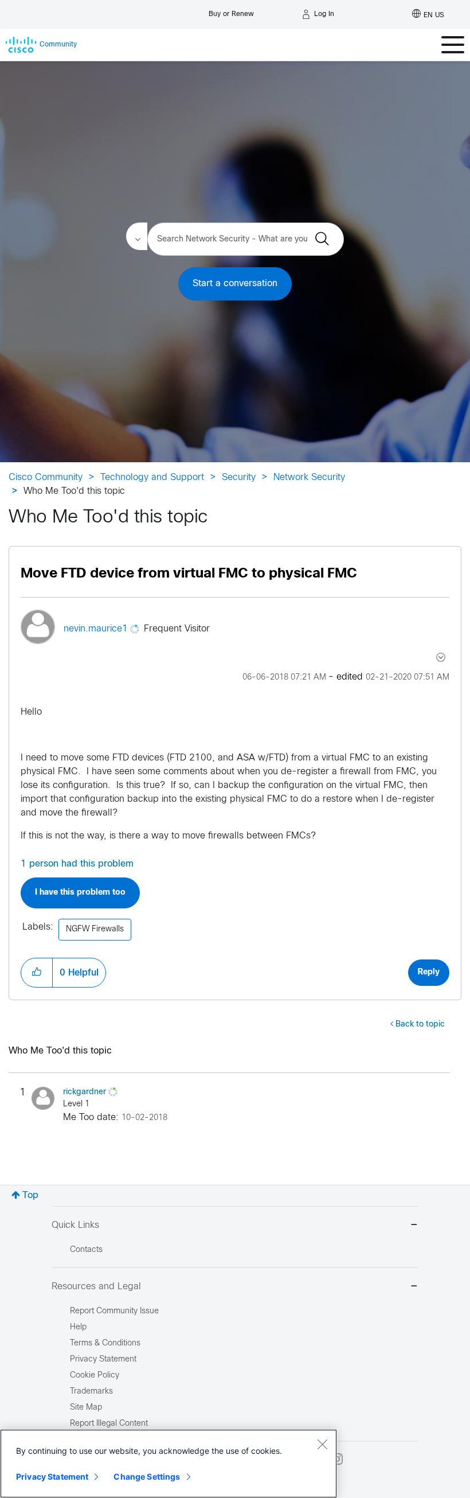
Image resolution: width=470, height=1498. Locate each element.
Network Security (309, 477)
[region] (168, 1463)
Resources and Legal (96, 1286)
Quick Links (75, 1225)
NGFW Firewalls (95, 929)
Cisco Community (46, 477)
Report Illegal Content (109, 1423)
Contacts (86, 1250)
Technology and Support (152, 477)
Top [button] (30, 1195)
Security (239, 477)
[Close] (322, 1444)
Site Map (86, 1407)
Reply (429, 972)
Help (78, 1327)
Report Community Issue (114, 1311)
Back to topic (420, 1024)
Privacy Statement (52, 1476)
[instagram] (337, 1459)
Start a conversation (235, 283)
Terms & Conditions (105, 1343)
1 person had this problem (77, 864)
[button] (36, 972)
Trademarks (91, 1391)
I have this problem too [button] (80, 892)
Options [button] (439, 657)
